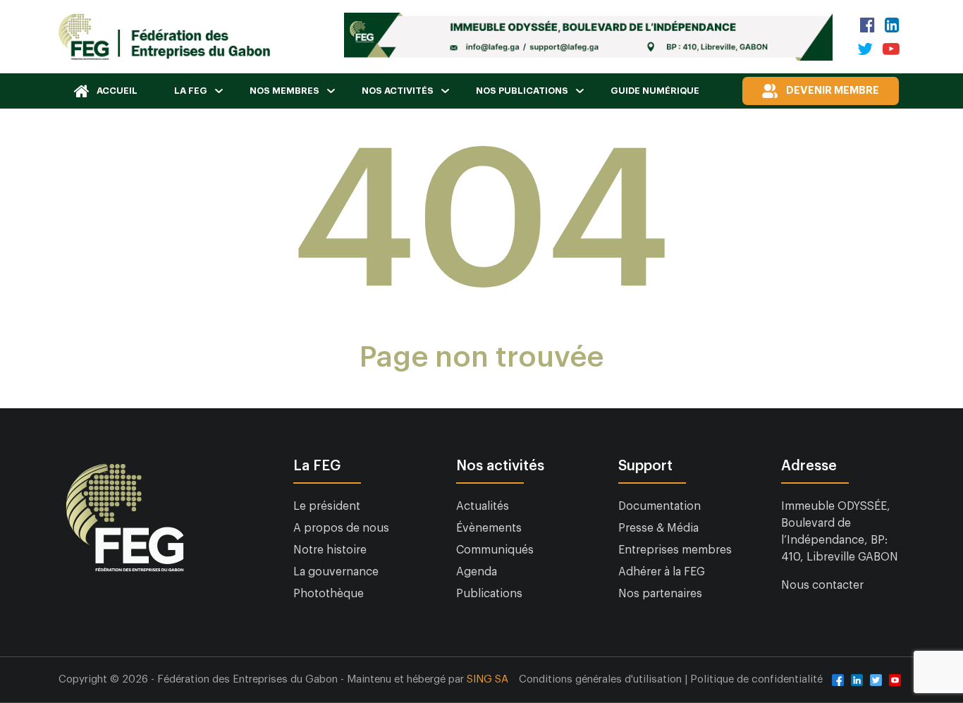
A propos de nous (341, 528)
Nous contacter (822, 585)
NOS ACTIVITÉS (398, 90)
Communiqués (495, 550)
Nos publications (522, 90)
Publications (489, 593)
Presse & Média (658, 528)
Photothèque (328, 593)
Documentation (659, 506)
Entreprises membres (675, 550)
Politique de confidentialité (756, 679)
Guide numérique (655, 90)
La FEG (190, 90)
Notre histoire (330, 550)
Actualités (482, 506)
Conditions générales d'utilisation (602, 679)
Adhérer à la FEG (661, 571)
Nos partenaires (660, 593)
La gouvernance (336, 571)
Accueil (117, 90)
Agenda (476, 571)
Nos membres (284, 90)
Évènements (489, 528)
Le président (326, 506)
